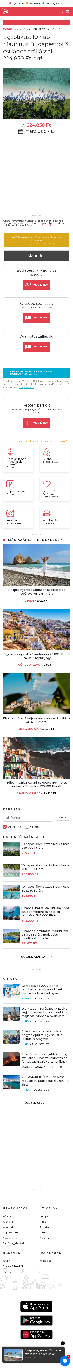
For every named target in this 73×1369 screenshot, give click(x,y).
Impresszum (10, 1232)
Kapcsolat (45, 1260)
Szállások (34, 3)
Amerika (45, 1227)
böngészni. (54, 244)
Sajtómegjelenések (14, 1243)
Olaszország (31, 1066)
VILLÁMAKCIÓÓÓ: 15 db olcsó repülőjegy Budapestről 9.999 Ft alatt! (45, 1080)
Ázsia (43, 1221)
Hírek (25, 998)
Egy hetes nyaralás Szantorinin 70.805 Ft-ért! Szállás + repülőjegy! (36, 656)
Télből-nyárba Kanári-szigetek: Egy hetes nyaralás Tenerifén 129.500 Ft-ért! (36, 784)
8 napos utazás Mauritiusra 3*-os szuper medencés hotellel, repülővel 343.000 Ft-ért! (45, 911)
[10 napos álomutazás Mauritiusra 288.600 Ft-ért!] (11, 876)
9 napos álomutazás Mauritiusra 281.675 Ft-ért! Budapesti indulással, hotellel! (44, 934)
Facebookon (48, 225)
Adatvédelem (10, 1227)
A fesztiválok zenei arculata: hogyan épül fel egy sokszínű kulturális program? (42, 1035)
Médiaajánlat (10, 1237)
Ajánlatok (18, 3)
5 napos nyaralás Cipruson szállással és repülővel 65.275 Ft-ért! (36, 591)
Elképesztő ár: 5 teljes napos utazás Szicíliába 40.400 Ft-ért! (36, 720)
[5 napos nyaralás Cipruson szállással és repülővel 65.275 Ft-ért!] (36, 585)
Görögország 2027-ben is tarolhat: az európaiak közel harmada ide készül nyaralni (41, 989)
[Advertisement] (36, 177)
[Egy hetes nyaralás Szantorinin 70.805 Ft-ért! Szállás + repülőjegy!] (36, 649)
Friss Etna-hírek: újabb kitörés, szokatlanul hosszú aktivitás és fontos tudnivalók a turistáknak (44, 1057)
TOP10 (7, 1271)
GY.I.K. (7, 1260)
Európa (44, 1216)
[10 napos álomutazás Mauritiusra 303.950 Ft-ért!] (11, 898)
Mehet (63, 817)
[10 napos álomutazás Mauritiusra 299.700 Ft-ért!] (11, 855)
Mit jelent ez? (26, 387)
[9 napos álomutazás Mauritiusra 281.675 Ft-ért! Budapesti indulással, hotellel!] (11, 942)
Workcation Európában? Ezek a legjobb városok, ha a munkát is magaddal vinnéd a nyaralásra (44, 1012)
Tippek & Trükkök (13, 1266)
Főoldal (7, 1216)
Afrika (43, 1232)
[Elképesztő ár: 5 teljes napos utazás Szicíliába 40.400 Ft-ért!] (36, 713)
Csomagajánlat (55, 3)
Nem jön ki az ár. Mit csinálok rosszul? (42, 441)
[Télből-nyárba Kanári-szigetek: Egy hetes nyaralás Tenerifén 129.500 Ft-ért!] (36, 777)
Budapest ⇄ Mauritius (37, 270)
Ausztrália (46, 1237)
